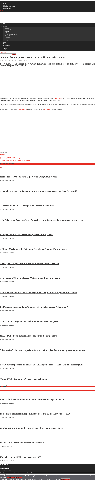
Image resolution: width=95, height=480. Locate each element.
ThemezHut (34, 473)
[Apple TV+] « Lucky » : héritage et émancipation (23, 379)
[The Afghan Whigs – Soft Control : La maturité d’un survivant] (4, 260)
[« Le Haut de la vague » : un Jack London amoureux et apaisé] (4, 317)
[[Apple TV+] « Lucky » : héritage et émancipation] (4, 375)
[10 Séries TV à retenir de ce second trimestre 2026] (4, 439)
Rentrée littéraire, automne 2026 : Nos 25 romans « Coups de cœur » (32, 399)
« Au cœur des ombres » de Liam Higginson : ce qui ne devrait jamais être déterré (38, 292)
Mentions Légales (7, 8)
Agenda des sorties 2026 (11, 34)
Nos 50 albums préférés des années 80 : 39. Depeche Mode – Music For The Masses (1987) (42, 365)
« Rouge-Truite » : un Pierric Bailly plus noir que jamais (26, 234)
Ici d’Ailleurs (47, 109)
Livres (6, 40)
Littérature (5, 46)
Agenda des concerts (10, 35)
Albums (7, 28)
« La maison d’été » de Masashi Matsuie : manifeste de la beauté (30, 278)
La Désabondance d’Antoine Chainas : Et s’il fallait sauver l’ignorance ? (34, 307)
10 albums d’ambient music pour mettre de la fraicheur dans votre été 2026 (35, 414)
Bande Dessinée (6, 45)
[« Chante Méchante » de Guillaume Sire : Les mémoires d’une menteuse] (4, 245)
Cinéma (4, 42)
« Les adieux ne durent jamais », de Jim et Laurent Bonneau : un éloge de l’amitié (38, 191)
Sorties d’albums (6, 25)
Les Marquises (11, 157)
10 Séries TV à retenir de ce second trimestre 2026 (23, 443)
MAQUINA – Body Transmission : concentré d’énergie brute (28, 336)
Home (4, 2)
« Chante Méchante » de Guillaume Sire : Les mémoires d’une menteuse (33, 249)
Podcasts (5, 48)
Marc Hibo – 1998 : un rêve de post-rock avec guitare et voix (28, 177)
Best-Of (4, 49)
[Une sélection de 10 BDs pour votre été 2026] (4, 453)
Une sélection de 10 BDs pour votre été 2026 (20, 457)
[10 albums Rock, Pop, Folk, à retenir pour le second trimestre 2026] (4, 424)
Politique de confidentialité (9, 6)
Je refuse (13, 477)
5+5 (6, 32)
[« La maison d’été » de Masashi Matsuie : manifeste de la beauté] (4, 274)
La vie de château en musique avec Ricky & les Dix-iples (15, 160)
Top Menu (2, 11)
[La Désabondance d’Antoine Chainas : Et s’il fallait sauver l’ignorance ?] (4, 303)
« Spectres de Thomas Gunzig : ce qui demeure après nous (27, 206)
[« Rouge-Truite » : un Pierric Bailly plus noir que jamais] (4, 231)
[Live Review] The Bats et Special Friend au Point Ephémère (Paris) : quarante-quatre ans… (43, 350)
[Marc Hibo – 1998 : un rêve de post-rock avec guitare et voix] (4, 173)
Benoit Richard (24, 60)
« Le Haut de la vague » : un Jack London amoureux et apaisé (29, 321)
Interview (7, 37)
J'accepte (9, 477)
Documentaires (8, 39)
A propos (5, 5)
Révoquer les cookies (6, 470)
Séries (4, 43)
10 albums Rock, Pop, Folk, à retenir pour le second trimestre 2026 (31, 428)
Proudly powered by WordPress (8, 473)
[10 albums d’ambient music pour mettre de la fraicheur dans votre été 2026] (4, 410)
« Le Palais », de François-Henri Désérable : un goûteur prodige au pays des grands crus (41, 220)
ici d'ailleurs (3, 157)
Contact (4, 3)
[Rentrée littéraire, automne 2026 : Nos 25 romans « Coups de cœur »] (4, 395)
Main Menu (3, 52)
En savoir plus (18, 477)
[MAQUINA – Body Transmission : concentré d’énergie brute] (4, 332)
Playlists (7, 31)
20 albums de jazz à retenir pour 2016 (10, 159)
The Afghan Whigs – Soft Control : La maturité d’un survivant (29, 263)
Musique (5, 26)
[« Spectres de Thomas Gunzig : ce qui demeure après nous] (4, 202)
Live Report (8, 29)
